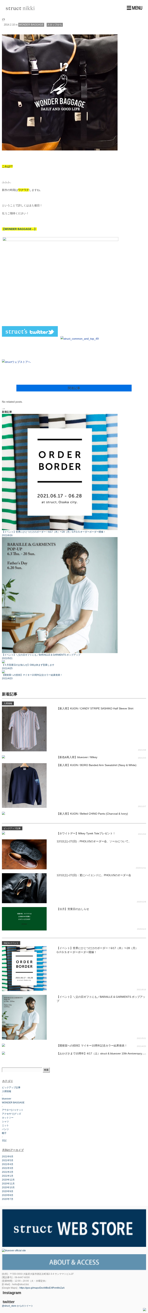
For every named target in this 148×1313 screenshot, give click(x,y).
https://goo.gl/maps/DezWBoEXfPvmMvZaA (42, 1288)
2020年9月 (7, 1191)
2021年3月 (7, 1168)
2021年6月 (7, 1156)
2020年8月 (7, 1195)
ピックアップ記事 (11, 1087)
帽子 (4, 1133)
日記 (4, 1140)
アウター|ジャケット (12, 1110)
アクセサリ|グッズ (11, 1113)
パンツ (5, 1129)
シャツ (5, 1121)
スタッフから (54, 24)
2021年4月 (7, 1164)
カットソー (7, 1117)
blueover (6, 1098)
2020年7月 (7, 1199)
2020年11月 (8, 1183)
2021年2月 (7, 1172)
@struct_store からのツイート (17, 1305)
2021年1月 (7, 1176)
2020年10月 (8, 1187)
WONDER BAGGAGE (31, 24)
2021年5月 (7, 1160)
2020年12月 (8, 1179)
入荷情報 (6, 1091)
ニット (5, 1125)
